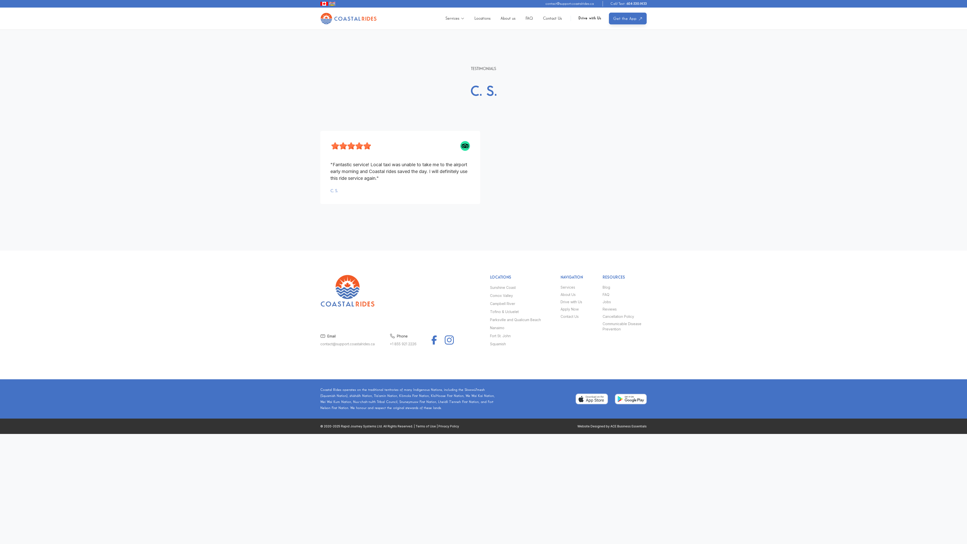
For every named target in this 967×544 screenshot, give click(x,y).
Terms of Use (426, 426)
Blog (606, 287)
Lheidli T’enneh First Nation (458, 402)
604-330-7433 (628, 4)
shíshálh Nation (361, 396)
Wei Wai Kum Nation (335, 402)
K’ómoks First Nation (414, 396)
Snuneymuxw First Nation (417, 402)
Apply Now (570, 309)
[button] (454, 18)
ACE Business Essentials (628, 426)
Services (568, 287)
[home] (348, 18)
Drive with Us (589, 18)
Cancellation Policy (618, 316)
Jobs (607, 302)
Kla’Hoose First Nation (447, 396)
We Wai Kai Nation (480, 396)
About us (508, 18)
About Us (568, 294)
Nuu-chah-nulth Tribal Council (375, 402)
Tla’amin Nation (385, 396)
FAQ (529, 18)
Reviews (610, 309)
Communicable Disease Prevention (622, 326)
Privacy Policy (448, 426)
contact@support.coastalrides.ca (569, 4)
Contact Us (552, 18)
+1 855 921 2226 (403, 344)
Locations (482, 18)
